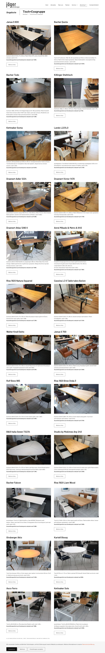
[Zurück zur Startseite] (12, 5)
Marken (67, 5)
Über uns (60, 5)
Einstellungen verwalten (36, 649)
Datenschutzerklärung (88, 644)
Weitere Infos (12, 64)
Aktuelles (53, 5)
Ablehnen (22, 649)
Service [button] (74, 5)
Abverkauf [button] (83, 5)
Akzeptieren (11, 649)
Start (46, 5)
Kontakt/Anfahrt (94, 5)
